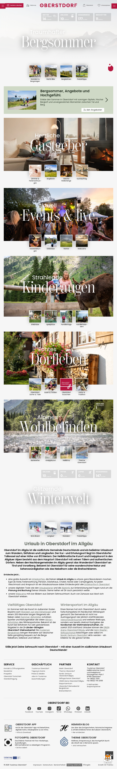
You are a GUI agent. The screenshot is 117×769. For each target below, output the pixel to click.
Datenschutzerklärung (70, 406)
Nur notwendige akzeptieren (46, 399)
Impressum (85, 406)
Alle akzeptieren (77, 399)
